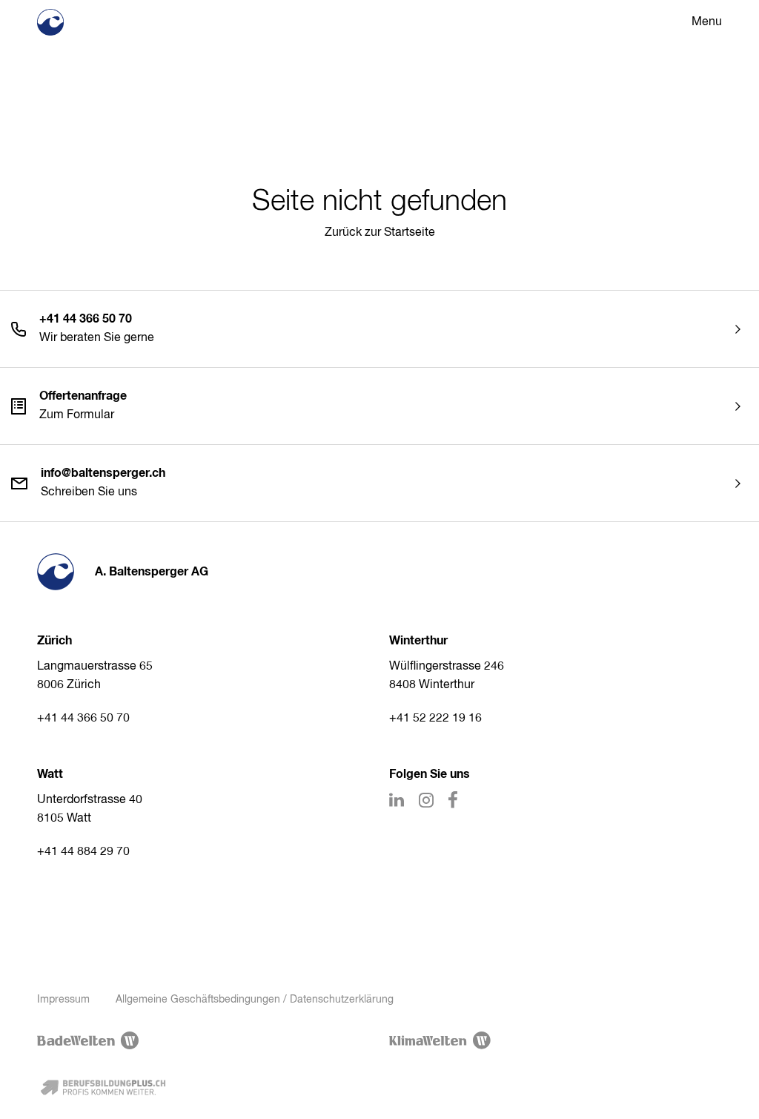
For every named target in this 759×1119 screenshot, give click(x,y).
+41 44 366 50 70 (83, 718)
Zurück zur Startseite (380, 233)
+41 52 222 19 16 (435, 718)
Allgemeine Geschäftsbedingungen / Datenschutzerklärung (255, 999)
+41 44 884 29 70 (83, 852)
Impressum (63, 999)
